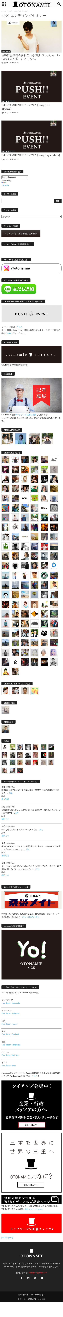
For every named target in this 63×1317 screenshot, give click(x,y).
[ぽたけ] (15, 508)
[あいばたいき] (25, 623)
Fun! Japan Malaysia (10, 1013)
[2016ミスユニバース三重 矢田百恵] (5, 623)
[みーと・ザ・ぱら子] (34, 498)
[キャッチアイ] (44, 633)
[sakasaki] (5, 527)
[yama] (25, 594)
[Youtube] (42, 1278)
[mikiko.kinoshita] (5, 546)
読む (11, 793)
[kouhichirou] (51, 747)
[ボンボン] (4, 755)
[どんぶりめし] (35, 755)
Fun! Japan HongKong (10, 1044)
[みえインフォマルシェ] (54, 565)
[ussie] (5, 604)
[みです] (54, 642)
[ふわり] (54, 594)
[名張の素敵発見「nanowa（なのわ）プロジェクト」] (25, 536)
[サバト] (34, 527)
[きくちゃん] (34, 517)
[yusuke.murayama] (7, 438)
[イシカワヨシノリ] (25, 517)
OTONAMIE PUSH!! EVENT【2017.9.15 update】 (31, 155)
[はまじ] (25, 459)
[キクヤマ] (54, 604)
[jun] (34, 488)
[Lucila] (54, 508)
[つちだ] (25, 575)
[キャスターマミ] (34, 459)
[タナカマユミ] (54, 498)
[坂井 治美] (44, 546)
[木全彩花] (54, 536)
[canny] (54, 546)
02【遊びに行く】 (8, 101)
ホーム (3, 11)
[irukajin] (4, 770)
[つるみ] (15, 671)
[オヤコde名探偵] (25, 662)
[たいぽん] (54, 575)
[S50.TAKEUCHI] (54, 527)
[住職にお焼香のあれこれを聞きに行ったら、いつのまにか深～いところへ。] (31, 37)
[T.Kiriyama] (25, 565)
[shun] (44, 479)
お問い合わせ (23, 1295)
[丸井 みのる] (5, 613)
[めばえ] (25, 652)
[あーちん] (34, 546)
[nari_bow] (34, 438)
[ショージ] (15, 546)
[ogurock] (34, 479)
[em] (15, 662)
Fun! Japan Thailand (10, 1034)
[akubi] (34, 556)
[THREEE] (43, 755)
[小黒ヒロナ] (44, 469)
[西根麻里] (44, 488)
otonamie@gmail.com (38, 1272)
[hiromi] (15, 479)
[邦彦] (15, 536)
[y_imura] (5, 479)
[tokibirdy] (15, 556)
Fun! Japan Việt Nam (10, 1055)
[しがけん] (25, 642)
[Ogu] (20, 747)
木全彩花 (5, 799)
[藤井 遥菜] (34, 594)
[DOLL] (25, 498)
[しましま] (15, 613)
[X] (35, 1278)
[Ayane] (15, 594)
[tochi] (5, 536)
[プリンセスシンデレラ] (5, 469)
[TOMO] (44, 527)
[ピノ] (5, 633)
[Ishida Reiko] (15, 652)
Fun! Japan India (8, 1065)
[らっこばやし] (25, 527)
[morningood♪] (51, 755)
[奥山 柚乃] (44, 652)
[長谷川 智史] (34, 652)
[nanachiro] (25, 479)
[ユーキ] (15, 575)
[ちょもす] (34, 613)
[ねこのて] (20, 762)
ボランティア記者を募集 (25, 414)
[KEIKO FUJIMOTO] (25, 604)
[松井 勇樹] (15, 469)
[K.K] (44, 642)
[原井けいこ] (5, 594)
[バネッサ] (12, 747)
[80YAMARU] (5, 671)
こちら (8, 333)
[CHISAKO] (34, 565)
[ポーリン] (34, 662)
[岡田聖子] (5, 459)
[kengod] (20, 755)
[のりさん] (15, 585)
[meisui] (5, 575)
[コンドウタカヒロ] (54, 662)
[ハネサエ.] (44, 459)
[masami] (34, 604)
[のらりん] (15, 565)
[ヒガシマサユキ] (25, 690)
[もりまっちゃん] (44, 498)
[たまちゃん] (44, 585)
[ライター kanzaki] (25, 469)
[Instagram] (28, 1278)
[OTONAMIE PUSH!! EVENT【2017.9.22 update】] (31, 87)
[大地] (35, 762)
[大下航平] (5, 585)
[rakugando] (43, 762)
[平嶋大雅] (34, 585)
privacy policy (7, 1237)
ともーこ (4, 112)
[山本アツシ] (44, 508)
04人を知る (6, 51)
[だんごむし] (34, 623)
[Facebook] (21, 1278)
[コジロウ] (5, 729)
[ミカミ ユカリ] (5, 690)
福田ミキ (4, 63)
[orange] (34, 469)
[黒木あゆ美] (15, 517)
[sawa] (34, 508)
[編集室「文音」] (44, 623)
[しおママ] (54, 469)
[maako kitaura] (15, 690)
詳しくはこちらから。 (31, 916)
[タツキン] (34, 536)
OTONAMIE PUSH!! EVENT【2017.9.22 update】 (25, 107)
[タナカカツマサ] (54, 585)
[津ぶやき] (15, 527)
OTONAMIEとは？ (38, 1295)
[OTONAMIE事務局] (4, 747)
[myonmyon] (34, 575)
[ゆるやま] (44, 556)
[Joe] (54, 517)
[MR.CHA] (44, 594)
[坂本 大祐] (5, 710)
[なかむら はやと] (25, 585)
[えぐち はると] (25, 508)
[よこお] (28, 762)
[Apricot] (34, 690)
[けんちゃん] (43, 747)
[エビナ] (15, 623)
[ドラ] (20, 770)
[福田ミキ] (20, 438)
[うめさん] (34, 633)
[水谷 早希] (54, 633)
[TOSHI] (5, 488)
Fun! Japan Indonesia (10, 1003)
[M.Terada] (15, 642)
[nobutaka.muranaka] (5, 642)
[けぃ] (15, 488)
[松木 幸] (5, 517)
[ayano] (25, 633)
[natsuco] (25, 488)
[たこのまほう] (5, 508)
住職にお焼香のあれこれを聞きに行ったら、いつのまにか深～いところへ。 (30, 57)
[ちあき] (5, 565)
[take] (12, 770)
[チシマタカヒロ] (44, 536)
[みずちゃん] (44, 604)
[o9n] (5, 652)
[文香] (54, 623)
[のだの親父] (4, 762)
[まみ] (35, 747)
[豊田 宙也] (12, 762)
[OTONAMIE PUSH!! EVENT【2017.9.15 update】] (31, 136)
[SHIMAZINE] (54, 460)
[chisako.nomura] (54, 652)
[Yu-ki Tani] (25, 613)
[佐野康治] (15, 459)
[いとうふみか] (15, 633)
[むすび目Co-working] (44, 662)
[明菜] (44, 613)
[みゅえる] (15, 604)
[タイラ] (44, 565)
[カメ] (5, 662)
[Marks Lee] (12, 755)
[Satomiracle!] (54, 613)
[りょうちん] (25, 556)
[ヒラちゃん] (51, 762)
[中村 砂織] (34, 642)
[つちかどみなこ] (54, 479)
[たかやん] (54, 488)
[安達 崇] (25, 546)
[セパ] (5, 498)
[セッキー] (5, 556)
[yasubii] (44, 517)
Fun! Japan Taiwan (9, 1023)
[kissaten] (44, 575)
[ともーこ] (47, 438)
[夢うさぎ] (54, 556)
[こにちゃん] (15, 498)
